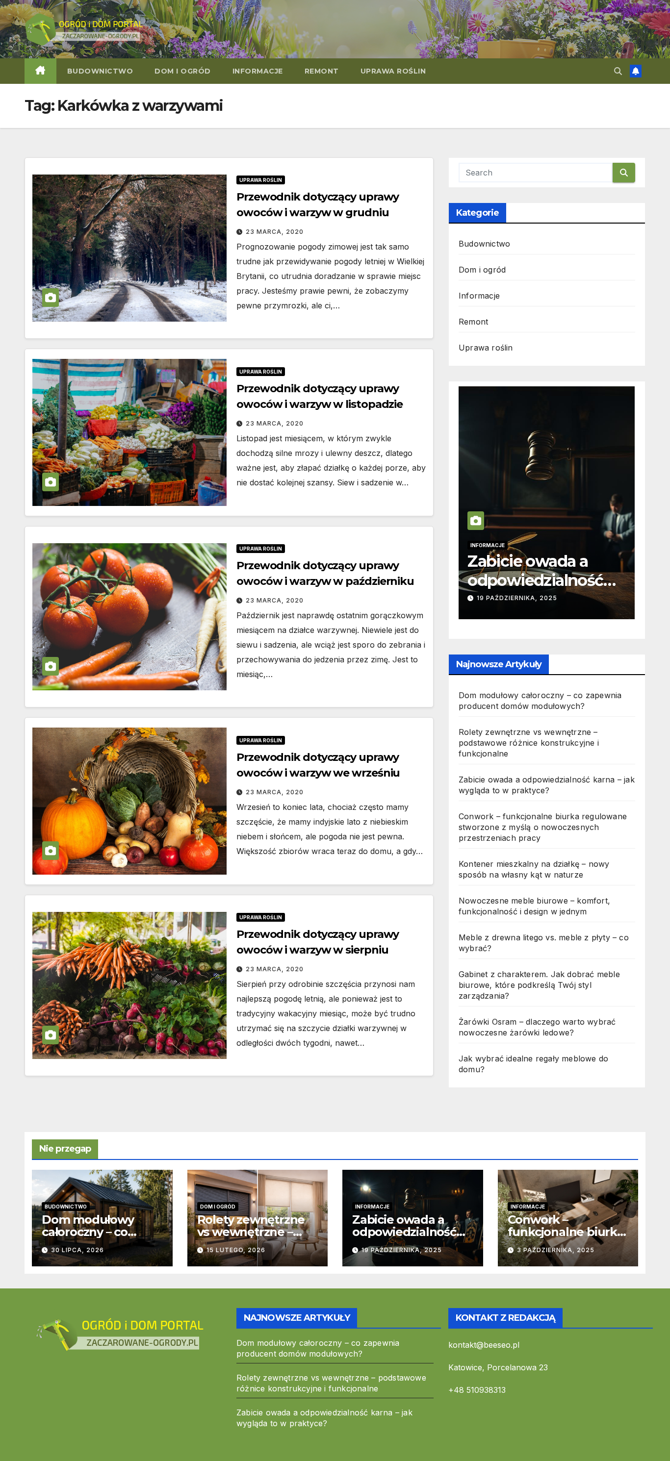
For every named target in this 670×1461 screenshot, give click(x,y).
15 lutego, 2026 (235, 1250)
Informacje (257, 71)
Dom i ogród (183, 71)
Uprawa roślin (393, 71)
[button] (618, 71)
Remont (322, 71)
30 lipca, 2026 (77, 1250)
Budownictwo (100, 71)
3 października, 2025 (533, 598)
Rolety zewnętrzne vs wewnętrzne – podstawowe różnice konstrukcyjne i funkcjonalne (529, 742)
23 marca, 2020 (275, 231)
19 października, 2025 (401, 1250)
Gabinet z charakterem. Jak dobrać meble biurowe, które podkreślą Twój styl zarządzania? (539, 985)
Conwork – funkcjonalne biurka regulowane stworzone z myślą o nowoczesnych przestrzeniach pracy (543, 827)
